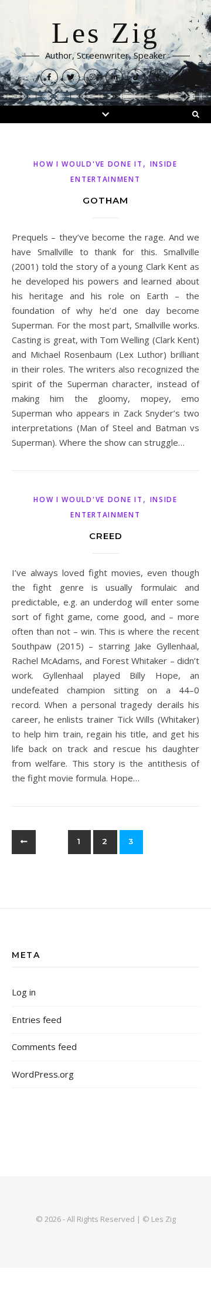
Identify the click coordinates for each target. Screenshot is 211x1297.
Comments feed (44, 1046)
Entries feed (37, 1019)
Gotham (105, 200)
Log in (24, 992)
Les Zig (105, 33)
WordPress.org (43, 1074)
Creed (105, 535)
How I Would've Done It (87, 164)
